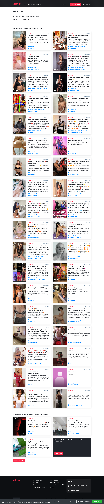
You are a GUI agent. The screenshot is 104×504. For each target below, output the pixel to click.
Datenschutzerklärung (44, 502)
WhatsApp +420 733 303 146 (78, 486)
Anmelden (87, 4)
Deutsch (64, 4)
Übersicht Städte (54, 482)
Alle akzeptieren (97, 501)
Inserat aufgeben (75, 4)
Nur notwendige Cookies (84, 501)
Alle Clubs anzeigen (19, 460)
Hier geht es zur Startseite (21, 19)
